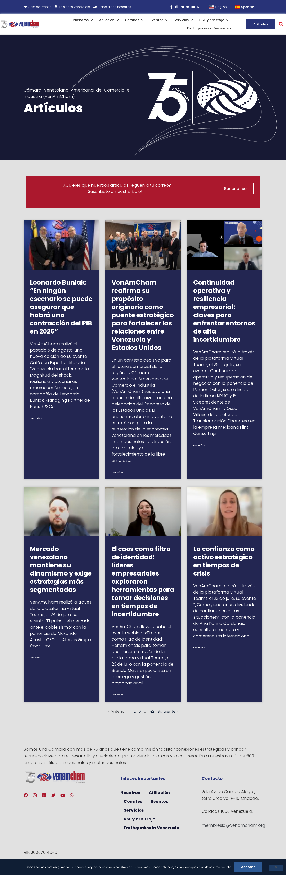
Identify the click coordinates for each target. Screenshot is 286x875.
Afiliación (107, 20)
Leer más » (36, 418)
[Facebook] (26, 795)
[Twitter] (188, 7)
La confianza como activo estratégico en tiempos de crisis (224, 561)
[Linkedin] (182, 7)
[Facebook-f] (171, 7)
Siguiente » (167, 711)
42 (152, 711)
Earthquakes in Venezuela (209, 28)
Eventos (156, 20)
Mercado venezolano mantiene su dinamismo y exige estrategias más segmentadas (61, 569)
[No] (276, 868)
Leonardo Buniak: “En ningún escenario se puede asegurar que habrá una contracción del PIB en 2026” (61, 307)
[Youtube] (193, 7)
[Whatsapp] (198, 7)
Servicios (181, 20)
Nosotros (81, 20)
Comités (132, 20)
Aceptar (248, 867)
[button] (281, 24)
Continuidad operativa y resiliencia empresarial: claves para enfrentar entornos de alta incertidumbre (224, 311)
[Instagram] (177, 7)
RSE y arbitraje (211, 20)
